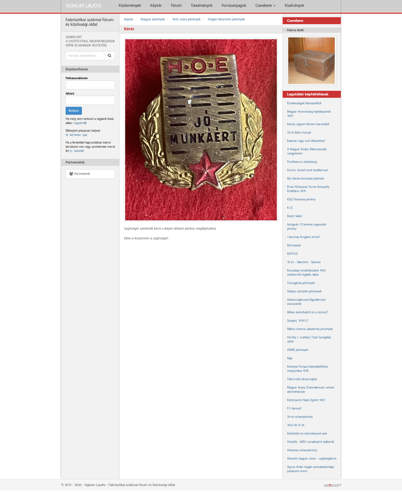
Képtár (156, 6)
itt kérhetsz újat (76, 135)
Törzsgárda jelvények (301, 283)
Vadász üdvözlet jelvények (304, 291)
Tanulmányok (201, 6)
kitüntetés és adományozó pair (307, 433)
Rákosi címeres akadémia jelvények (310, 329)
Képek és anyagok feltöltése (86, 45)
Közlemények (130, 6)
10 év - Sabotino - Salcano (304, 262)
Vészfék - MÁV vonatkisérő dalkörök (310, 442)
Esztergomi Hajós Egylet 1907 (306, 400)
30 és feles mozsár (299, 132)
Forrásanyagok (234, 6)
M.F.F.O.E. (292, 254)
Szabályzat (74, 37)
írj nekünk (76, 151)
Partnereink (81, 174)
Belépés (74, 111)
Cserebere (264, 6)
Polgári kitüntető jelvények (226, 19)
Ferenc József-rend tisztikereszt (307, 170)
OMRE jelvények (297, 350)
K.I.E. (290, 208)
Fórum (176, 6)
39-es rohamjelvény (300, 417)
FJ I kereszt (294, 408)
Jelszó (70, 93)
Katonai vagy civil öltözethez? (306, 141)
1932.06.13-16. (296, 425)
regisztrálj (80, 123)
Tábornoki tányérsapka (302, 379)
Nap (289, 358)
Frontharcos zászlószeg (302, 162)
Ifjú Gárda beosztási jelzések (305, 178)
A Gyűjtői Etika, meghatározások (90, 41)
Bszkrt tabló (294, 216)
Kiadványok (294, 6)
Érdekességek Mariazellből (304, 103)
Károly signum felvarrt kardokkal (308, 124)
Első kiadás (294, 245)
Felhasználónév (77, 78)
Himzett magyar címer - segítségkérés (311, 458)
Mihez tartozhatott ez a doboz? (307, 312)
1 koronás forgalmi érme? (303, 237)
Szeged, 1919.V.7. (298, 321)
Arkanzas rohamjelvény (302, 450)
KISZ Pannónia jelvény (301, 199)
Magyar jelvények (153, 19)
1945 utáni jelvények (186, 19)
